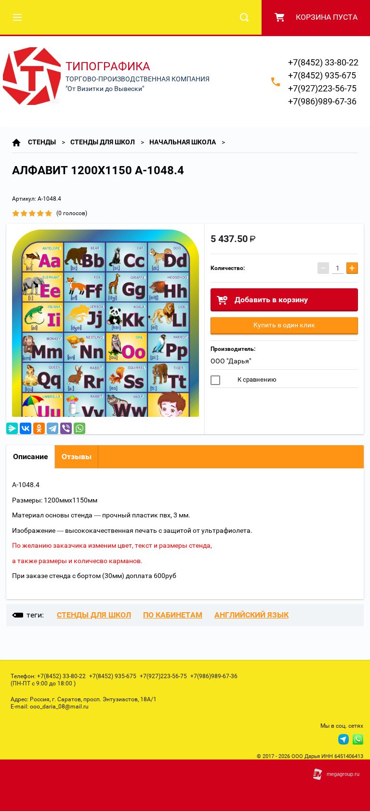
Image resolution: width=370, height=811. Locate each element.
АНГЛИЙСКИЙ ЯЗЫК (251, 614)
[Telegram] (52, 428)
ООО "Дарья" (231, 361)
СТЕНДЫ (42, 142)
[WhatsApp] (79, 428)
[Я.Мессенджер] (12, 428)
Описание (30, 456)
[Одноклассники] (39, 428)
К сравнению (256, 379)
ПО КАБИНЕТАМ (172, 614)
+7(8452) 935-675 (322, 75)
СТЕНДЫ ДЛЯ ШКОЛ (102, 142)
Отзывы (77, 456)
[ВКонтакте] (25, 428)
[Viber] (66, 428)
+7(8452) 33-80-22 (323, 62)
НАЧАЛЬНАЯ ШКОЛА (182, 142)
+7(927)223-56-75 (322, 88)
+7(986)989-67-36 (322, 101)
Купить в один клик (284, 325)
